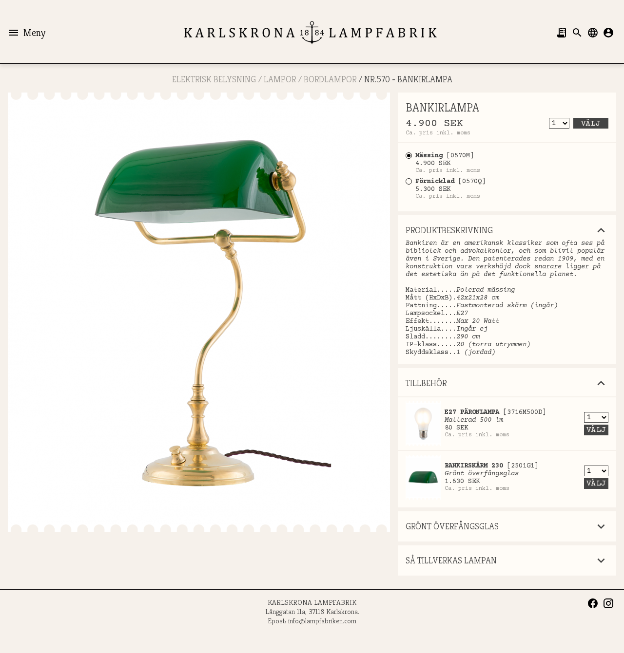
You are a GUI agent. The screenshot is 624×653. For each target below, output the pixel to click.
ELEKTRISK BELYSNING (214, 79)
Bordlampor (330, 79)
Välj (591, 123)
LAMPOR (280, 79)
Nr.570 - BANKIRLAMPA (408, 79)
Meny (26, 32)
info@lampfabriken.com (322, 620)
